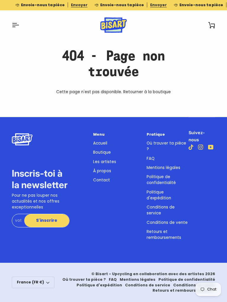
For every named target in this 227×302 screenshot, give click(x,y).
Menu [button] (99, 134)
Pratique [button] (156, 134)
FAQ (151, 158)
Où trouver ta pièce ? (84, 279)
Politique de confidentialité (161, 180)
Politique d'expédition (159, 195)
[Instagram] (200, 147)
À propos (102, 171)
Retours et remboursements (164, 234)
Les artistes (104, 162)
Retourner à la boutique (147, 92)
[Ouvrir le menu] (21, 25)
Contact (101, 180)
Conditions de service (161, 210)
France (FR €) (30, 282)
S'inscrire (46, 220)
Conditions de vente (167, 222)
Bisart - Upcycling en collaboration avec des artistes (149, 273)
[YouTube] (210, 147)
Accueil (100, 143)
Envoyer (79, 4)
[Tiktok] (191, 147)
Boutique (102, 152)
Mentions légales (163, 167)
